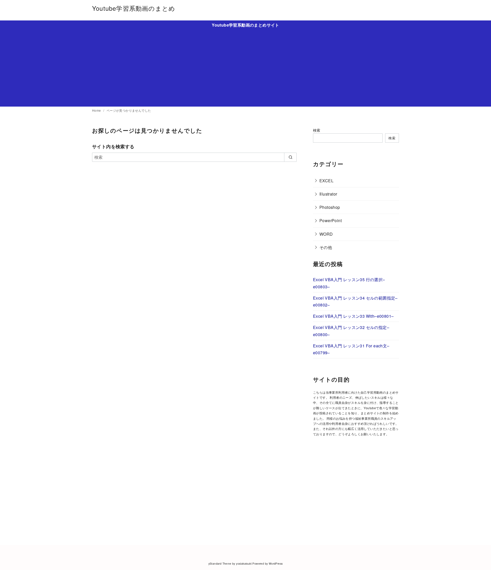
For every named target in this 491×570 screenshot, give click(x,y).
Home (97, 110)
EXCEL (326, 181)
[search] (290, 157)
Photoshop (329, 207)
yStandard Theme (219, 563)
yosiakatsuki (244, 563)
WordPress (276, 563)
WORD (326, 234)
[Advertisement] (245, 66)
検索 (316, 130)
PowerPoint (330, 220)
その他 (325, 247)
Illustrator (328, 194)
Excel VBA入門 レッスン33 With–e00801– (353, 316)
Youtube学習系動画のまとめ (133, 8)
